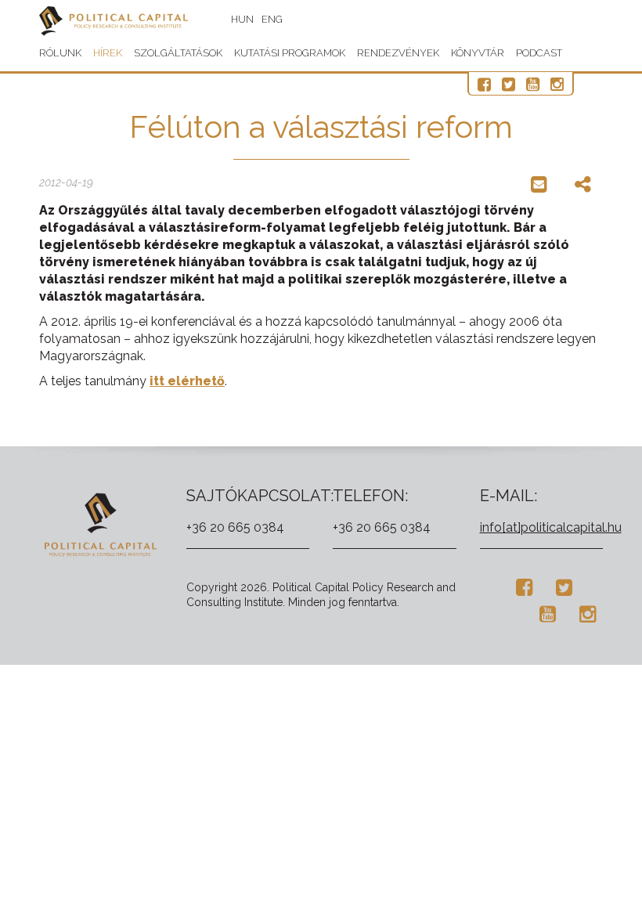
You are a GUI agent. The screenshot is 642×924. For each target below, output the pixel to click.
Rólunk (60, 53)
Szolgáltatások (178, 53)
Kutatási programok (289, 53)
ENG (272, 19)
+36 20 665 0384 (235, 527)
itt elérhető (187, 381)
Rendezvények (398, 53)
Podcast (539, 53)
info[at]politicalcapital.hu (551, 527)
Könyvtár (477, 53)
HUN (242, 19)
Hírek (107, 53)
